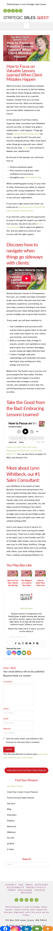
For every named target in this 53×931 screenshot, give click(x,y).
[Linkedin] (19, 643)
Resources (11, 826)
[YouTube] (13, 11)
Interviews (11, 815)
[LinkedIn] (9, 11)
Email (6, 719)
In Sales (10, 849)
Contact (10, 885)
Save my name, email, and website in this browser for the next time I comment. (24, 740)
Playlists (11, 821)
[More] (29, 653)
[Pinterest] (26, 643)
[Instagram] (17, 11)
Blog (9, 809)
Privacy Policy (36, 887)
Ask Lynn (11, 804)
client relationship (33, 177)
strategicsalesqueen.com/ (17, 637)
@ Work (10, 844)
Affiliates (41, 885)
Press (29, 885)
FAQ (21, 885)
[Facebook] (5, 11)
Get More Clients (15, 786)
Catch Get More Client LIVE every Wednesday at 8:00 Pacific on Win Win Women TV (24, 450)
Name (6, 709)
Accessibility (15, 887)
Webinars (11, 832)
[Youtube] (30, 643)
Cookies (39, 890)
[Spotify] (21, 11)
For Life (10, 838)
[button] (26, 26)
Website (7, 729)
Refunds (26, 893)
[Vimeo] (34, 643)
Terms (12, 890)
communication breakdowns (26, 134)
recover (26, 148)
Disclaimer (25, 890)
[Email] (24, 653)
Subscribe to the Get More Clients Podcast (26, 770)
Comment (8, 682)
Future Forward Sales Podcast (20, 798)
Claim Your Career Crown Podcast (22, 792)
